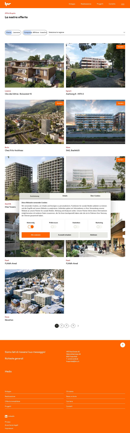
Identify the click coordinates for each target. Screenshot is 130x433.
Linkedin (11, 416)
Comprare (28, 32)
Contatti (69, 406)
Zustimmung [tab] (34, 196)
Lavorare (16, 32)
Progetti (100, 4)
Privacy (7, 422)
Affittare (36, 32)
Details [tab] (65, 196)
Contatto (112, 4)
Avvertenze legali (11, 425)
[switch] (53, 226)
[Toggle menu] (123, 4)
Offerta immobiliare (12, 401)
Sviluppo (72, 4)
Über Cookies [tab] (95, 196)
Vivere (8, 32)
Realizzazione (86, 4)
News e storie (71, 396)
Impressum (9, 428)
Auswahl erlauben (64, 235)
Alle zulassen (35, 235)
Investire (43, 32)
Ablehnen (93, 235)
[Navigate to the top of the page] (122, 344)
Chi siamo (69, 391)
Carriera (69, 401)
